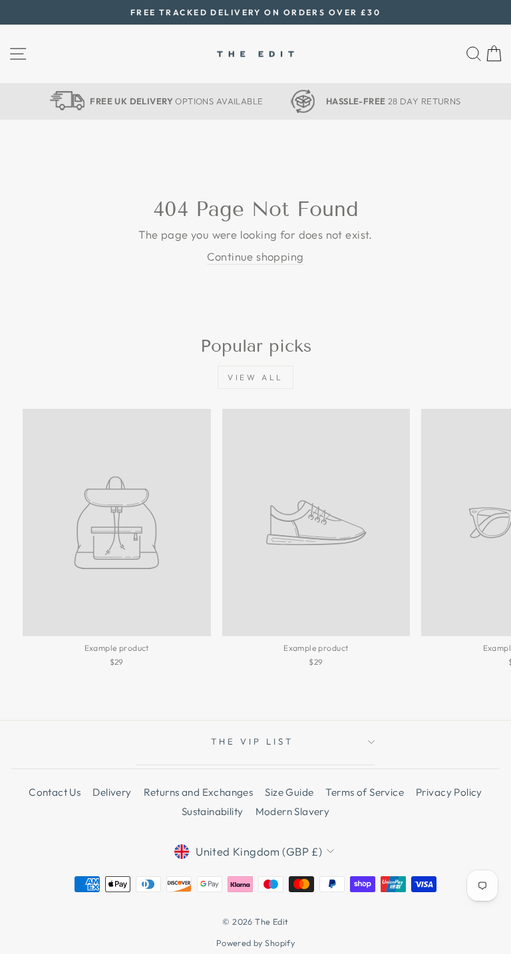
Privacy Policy (449, 792)
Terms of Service (364, 792)
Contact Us (55, 792)
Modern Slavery (293, 811)
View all (255, 377)
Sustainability (213, 811)
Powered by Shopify (255, 942)
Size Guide (289, 792)
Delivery (111, 792)
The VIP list (252, 741)
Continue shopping (255, 256)
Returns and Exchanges (199, 792)
